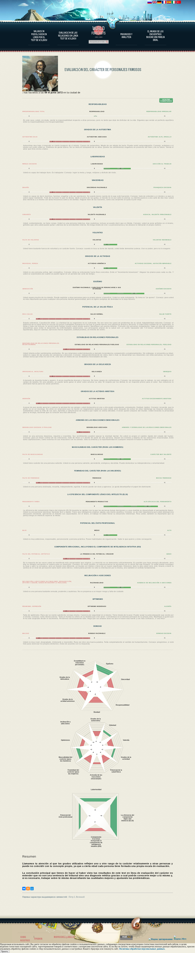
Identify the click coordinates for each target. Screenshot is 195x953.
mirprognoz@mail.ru (64, 937)
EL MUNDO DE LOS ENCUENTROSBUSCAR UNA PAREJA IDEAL (155, 35)
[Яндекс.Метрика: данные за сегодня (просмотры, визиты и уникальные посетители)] (180, 937)
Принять (4, 951)
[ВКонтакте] (24, 888)
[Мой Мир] (32, 888)
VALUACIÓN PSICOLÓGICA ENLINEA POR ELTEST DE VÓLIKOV (39, 36)
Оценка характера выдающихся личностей (44, 897)
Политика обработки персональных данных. (142, 949)
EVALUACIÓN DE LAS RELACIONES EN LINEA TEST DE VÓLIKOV (68, 35)
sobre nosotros (25, 939)
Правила (38, 938)
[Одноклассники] (28, 888)
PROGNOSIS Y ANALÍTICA (126, 36)
